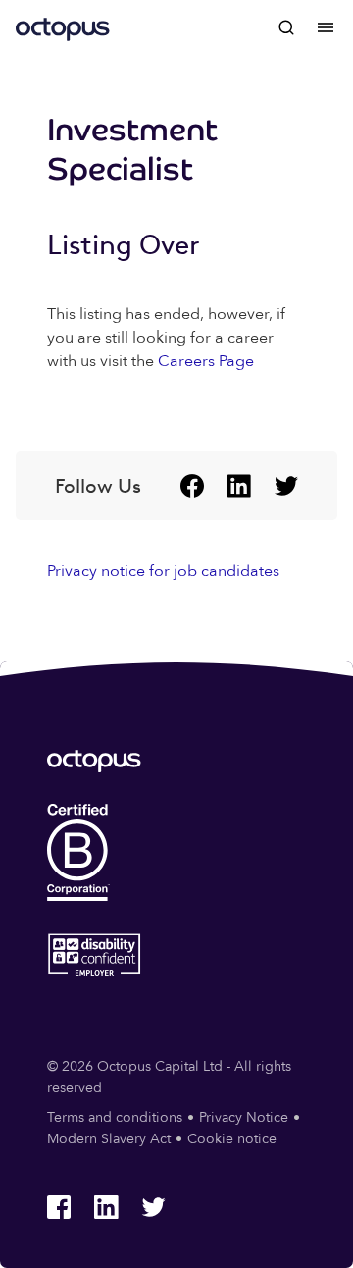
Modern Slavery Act (109, 1139)
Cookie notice (232, 1139)
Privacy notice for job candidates (163, 571)
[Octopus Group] (63, 27)
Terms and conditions (114, 1117)
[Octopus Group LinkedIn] (239, 486)
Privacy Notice (243, 1117)
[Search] (286, 27)
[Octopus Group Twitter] (286, 486)
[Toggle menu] (325, 27)
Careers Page (206, 361)
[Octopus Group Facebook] (192, 486)
